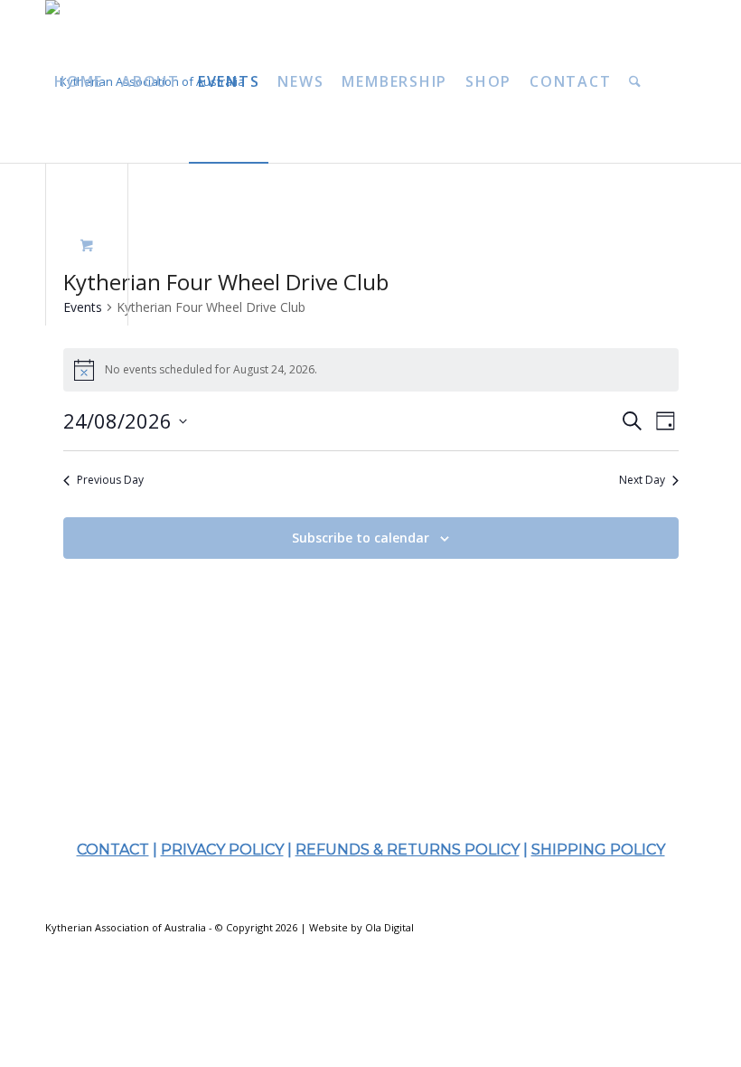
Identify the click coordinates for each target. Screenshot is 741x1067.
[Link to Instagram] (655, 926)
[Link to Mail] (682, 926)
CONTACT (113, 849)
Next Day (642, 480)
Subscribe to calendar (360, 537)
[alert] (371, 370)
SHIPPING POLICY (598, 849)
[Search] (635, 81)
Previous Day (110, 480)
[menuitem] (78, 81)
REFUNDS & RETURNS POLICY (407, 849)
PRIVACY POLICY (222, 849)
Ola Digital (389, 927)
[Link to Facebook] (628, 926)
